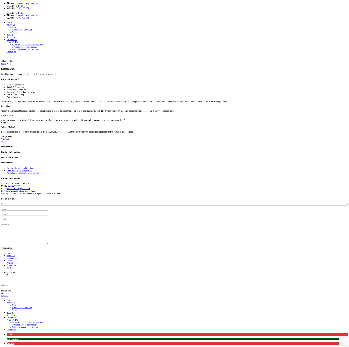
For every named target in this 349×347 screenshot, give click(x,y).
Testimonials (12, 39)
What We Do (12, 42)
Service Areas (12, 37)
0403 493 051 (23, 8)
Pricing (10, 34)
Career (15, 32)
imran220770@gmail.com (27, 3)
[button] (11, 334)
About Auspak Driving (22, 30)
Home (9, 22)
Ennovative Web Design (16, 285)
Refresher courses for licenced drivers (28, 44)
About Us (11, 25)
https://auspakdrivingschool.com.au (20, 191)
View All (5, 139)
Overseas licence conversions (24, 47)
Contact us (11, 52)
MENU (4, 295)
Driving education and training (25, 49)
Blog (14, 27)
